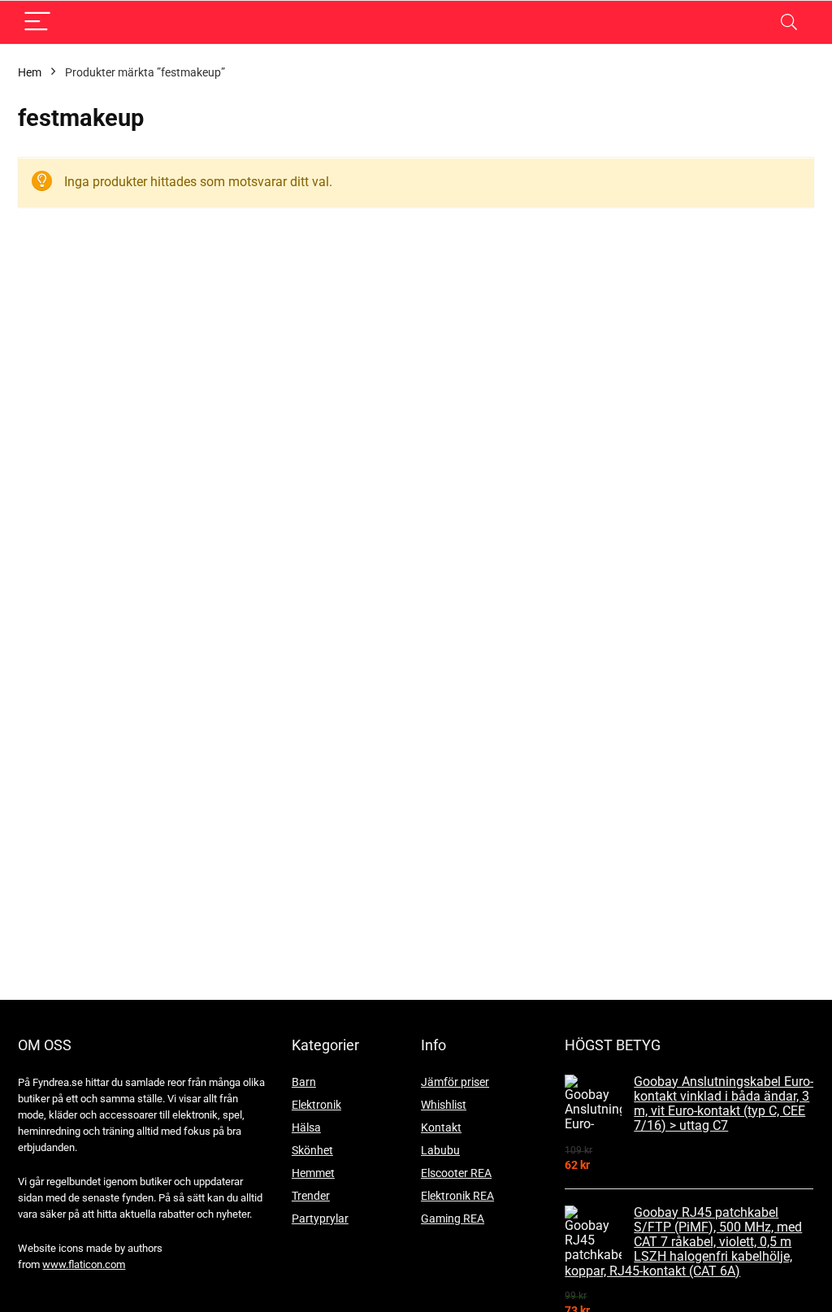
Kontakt (441, 1127)
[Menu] (37, 22)
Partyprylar (320, 1218)
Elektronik (316, 1104)
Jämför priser (455, 1081)
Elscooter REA (456, 1172)
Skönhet (312, 1150)
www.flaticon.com (83, 1264)
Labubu (440, 1150)
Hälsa (306, 1127)
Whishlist (443, 1104)
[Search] (788, 22)
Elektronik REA (457, 1195)
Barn (304, 1081)
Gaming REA (452, 1218)
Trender (311, 1195)
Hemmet (313, 1172)
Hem (29, 72)
